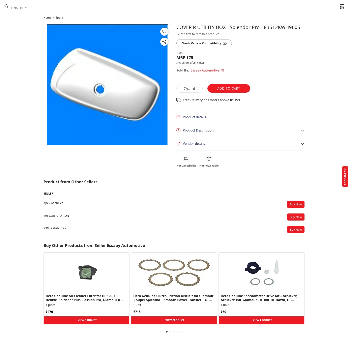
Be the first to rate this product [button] (197, 34)
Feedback (345, 176)
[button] (5, 6)
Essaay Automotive (205, 70)
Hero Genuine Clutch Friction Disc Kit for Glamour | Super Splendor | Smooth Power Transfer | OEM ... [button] (173, 298)
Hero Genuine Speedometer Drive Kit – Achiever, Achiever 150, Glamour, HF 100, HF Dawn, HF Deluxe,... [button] (259, 298)
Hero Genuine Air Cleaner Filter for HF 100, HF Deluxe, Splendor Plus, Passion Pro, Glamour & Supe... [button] (83, 298)
